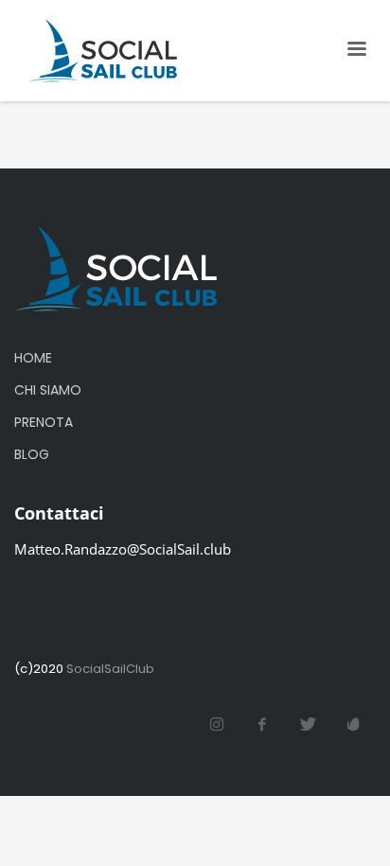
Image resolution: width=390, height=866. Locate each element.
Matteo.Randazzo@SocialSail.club (122, 548)
